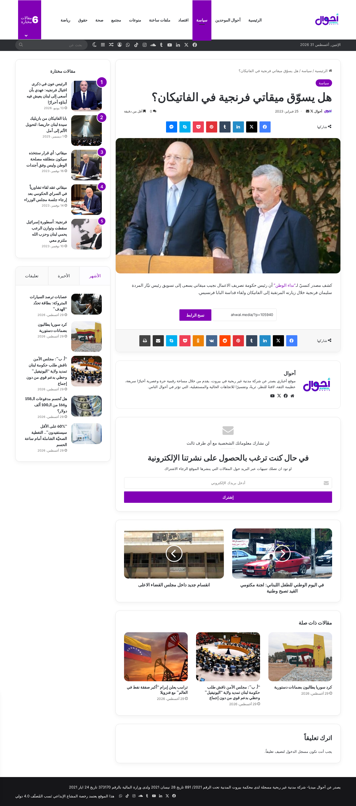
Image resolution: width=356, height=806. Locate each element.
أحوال (318, 111)
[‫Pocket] (198, 127)
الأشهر (95, 275)
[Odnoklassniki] (198, 340)
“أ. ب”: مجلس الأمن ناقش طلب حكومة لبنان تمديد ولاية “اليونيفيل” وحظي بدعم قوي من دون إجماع (232, 692)
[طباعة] (144, 340)
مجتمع (116, 20)
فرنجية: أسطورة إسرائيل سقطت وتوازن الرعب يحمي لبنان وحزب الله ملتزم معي (46, 231)
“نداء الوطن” (285, 285)
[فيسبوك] (265, 127)
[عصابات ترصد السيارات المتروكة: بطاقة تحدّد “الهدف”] (86, 304)
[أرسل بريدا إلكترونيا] (307, 111)
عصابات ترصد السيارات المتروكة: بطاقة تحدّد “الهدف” (48, 302)
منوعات (135, 20)
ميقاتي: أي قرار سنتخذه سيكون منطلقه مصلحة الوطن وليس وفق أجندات (46, 159)
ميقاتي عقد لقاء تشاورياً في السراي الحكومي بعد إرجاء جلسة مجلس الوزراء (45, 193)
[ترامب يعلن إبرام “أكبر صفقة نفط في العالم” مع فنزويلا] (156, 656)
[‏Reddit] (225, 340)
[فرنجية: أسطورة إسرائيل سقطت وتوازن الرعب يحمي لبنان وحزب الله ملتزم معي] (86, 234)
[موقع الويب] (292, 396)
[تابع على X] (311, 111)
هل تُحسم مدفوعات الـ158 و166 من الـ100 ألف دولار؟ (46, 404)
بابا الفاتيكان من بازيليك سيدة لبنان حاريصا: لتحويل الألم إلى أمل (46, 124)
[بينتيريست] (211, 127)
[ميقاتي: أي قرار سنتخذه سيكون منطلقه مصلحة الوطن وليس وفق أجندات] (86, 165)
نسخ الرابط (195, 315)
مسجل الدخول (297, 751)
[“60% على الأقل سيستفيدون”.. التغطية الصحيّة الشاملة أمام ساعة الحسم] (86, 433)
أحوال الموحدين (228, 20)
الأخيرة (64, 275)
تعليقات (31, 275)
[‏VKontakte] (211, 340)
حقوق (83, 20)
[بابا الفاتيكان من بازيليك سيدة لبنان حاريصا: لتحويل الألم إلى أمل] (86, 130)
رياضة (65, 20)
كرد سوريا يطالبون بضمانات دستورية (303, 687)
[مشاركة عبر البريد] (158, 340)
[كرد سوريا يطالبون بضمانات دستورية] (300, 656)
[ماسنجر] (171, 127)
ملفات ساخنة (159, 20)
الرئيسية (255, 20)
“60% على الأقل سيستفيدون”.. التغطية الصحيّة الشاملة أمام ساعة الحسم (46, 435)
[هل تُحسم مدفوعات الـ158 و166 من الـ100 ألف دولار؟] (86, 406)
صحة (99, 20)
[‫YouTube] (272, 396)
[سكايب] (185, 127)
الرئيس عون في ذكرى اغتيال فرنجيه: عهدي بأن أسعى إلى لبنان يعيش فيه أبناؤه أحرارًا (47, 92)
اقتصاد (183, 20)
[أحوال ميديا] (327, 20)
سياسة (201, 20)
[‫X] (251, 127)
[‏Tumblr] (225, 127)
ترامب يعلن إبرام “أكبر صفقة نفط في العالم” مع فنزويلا (157, 689)
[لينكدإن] (238, 127)
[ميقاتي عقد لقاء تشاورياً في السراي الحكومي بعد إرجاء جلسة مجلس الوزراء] (86, 199)
